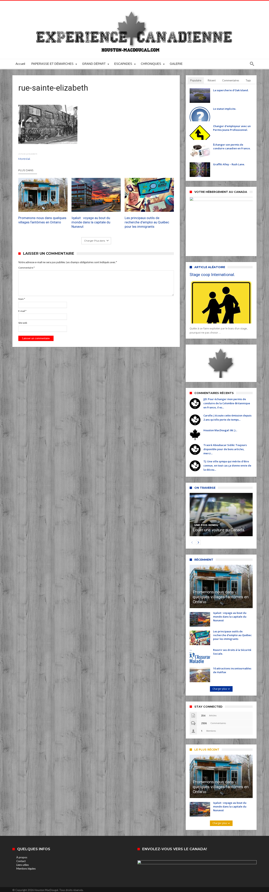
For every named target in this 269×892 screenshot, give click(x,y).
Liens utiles (22, 864)
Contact (21, 861)
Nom (21, 298)
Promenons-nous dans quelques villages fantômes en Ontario (42, 220)
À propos (21, 857)
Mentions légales (26, 868)
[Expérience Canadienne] (134, 6)
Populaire (195, 80)
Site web (22, 322)
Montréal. (27, 156)
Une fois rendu (206, 525)
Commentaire (26, 267)
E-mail (22, 310)
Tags (248, 80)
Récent (212, 80)
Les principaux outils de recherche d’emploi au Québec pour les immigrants (147, 222)
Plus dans (26, 170)
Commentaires (230, 80)
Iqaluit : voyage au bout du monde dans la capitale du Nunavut (90, 222)
